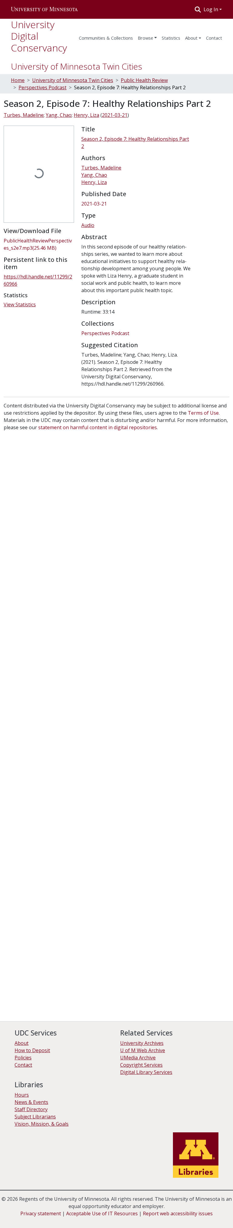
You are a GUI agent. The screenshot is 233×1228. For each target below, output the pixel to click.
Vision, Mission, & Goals (42, 1124)
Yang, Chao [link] (59, 115)
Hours (22, 1094)
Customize (64, 1219)
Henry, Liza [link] (86, 115)
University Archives (142, 1043)
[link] (39, 244)
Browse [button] (145, 38)
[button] (44, 9)
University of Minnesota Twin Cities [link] (72, 80)
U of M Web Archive (142, 1050)
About (191, 38)
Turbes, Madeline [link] (24, 115)
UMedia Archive (138, 1057)
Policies (23, 1057)
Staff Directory (31, 1109)
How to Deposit (32, 1050)
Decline (39, 1219)
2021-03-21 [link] (114, 115)
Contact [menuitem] (214, 38)
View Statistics (20, 304)
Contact (23, 1065)
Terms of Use (203, 413)
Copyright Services (141, 1065)
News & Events (31, 1102)
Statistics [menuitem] (171, 38)
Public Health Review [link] (144, 80)
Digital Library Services (146, 1072)
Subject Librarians (35, 1116)
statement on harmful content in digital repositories (97, 427)
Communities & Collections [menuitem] (106, 38)
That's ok (15, 1219)
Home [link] (18, 80)
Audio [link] (87, 225)
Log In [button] (211, 9)
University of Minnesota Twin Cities (76, 66)
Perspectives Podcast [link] (42, 87)
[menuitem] (147, 36)
